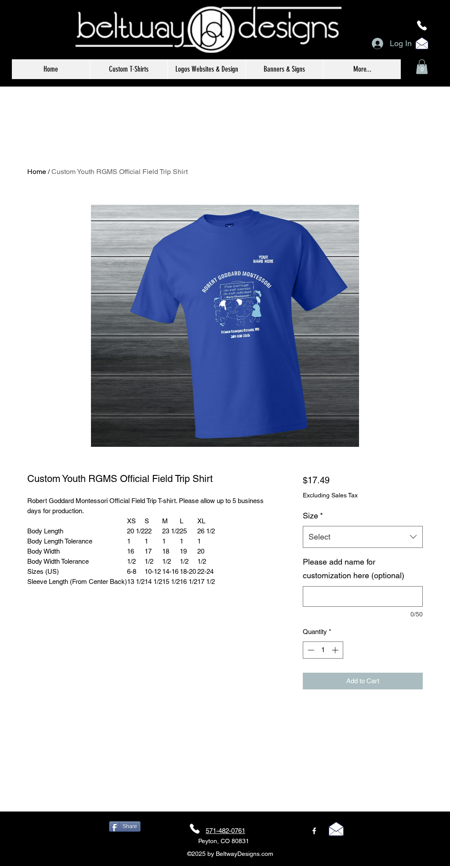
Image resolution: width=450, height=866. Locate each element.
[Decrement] (310, 650)
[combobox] (363, 537)
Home (36, 171)
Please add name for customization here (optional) (353, 568)
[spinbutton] (323, 650)
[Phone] (422, 25)
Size (313, 515)
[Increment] (336, 650)
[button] (422, 66)
